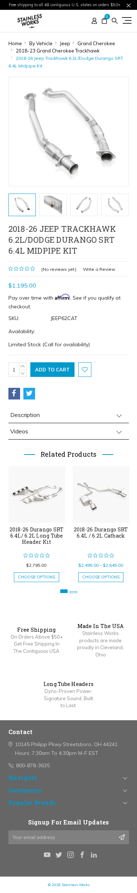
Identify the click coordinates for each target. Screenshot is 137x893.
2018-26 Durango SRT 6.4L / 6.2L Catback (101, 532)
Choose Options (36, 577)
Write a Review (99, 269)
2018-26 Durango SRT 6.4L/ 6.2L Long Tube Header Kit (36, 535)
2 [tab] (73, 592)
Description (25, 414)
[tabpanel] (36, 520)
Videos (19, 431)
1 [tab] (64, 591)
